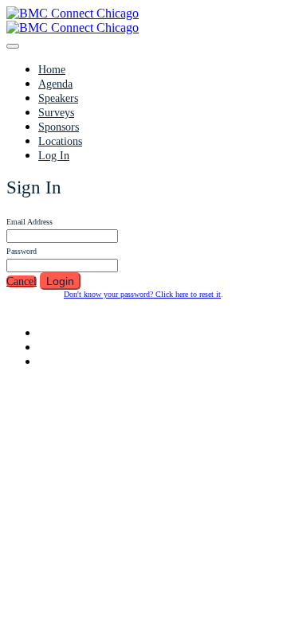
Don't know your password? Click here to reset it (142, 294)
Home (51, 70)
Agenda (55, 84)
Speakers (58, 98)
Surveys (56, 113)
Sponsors (58, 127)
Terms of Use (83, 442)
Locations (60, 141)
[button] (21, 281)
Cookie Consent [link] (198, 441)
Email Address (29, 221)
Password (21, 251)
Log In (53, 156)
